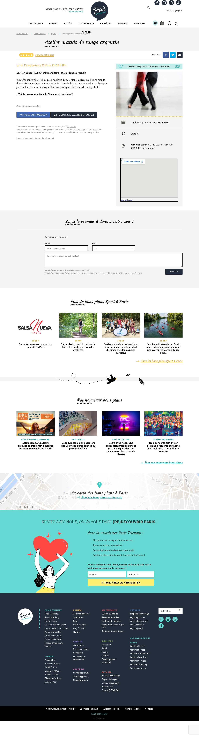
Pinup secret (99, 718)
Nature (76, 632)
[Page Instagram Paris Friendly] (164, 3)
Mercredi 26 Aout (52, 663)
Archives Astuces (138, 668)
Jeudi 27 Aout (51, 667)
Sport (35, 341)
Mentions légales (132, 708)
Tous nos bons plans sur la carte (101, 497)
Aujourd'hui (50, 660)
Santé (104, 648)
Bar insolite (78, 645)
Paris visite (78, 439)
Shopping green (80, 680)
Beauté (105, 652)
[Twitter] (173, 55)
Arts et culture (121, 439)
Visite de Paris (79, 624)
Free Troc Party (52, 613)
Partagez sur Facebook (33, 114)
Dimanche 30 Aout (53, 678)
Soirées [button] (68, 23)
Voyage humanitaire (139, 621)
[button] (155, 23)
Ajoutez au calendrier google (76, 114)
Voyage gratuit (136, 628)
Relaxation (106, 644)
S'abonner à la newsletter (120, 582)
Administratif (107, 686)
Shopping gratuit (81, 672)
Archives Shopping (138, 664)
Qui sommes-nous (53, 635)
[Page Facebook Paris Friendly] (157, 3)
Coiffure (105, 655)
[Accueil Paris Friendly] (99, 9)
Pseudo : (48, 243)
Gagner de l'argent (110, 679)
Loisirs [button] (53, 23)
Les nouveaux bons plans (56, 628)
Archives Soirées (137, 649)
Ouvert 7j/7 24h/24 (110, 690)
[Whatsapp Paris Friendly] (171, 3)
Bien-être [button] (105, 23)
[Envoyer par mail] (180, 55)
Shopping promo (80, 676)
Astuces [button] (86, 32)
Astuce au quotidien (111, 675)
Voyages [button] (122, 23)
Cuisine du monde (110, 613)
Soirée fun (78, 652)
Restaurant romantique (112, 631)
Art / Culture (78, 628)
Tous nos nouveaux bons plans (163, 462)
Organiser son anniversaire (79, 658)
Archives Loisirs (137, 646)
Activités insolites (81, 613)
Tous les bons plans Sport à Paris (161, 361)
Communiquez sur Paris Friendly (60, 708)
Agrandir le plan (126, 200)
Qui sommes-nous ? (111, 708)
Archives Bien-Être (138, 657)
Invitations (36, 23)
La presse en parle (53, 639)
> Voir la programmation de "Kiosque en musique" (44, 94)
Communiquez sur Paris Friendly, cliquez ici (35, 138)
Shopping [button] (139, 23)
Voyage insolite (137, 624)
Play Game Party (52, 617)
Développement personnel (35, 439)
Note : (94, 243)
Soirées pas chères (163, 439)
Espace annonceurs (54, 642)
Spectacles (78, 617)
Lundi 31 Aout (51, 681)
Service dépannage (110, 683)
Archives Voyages (138, 660)
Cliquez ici (71, 126)
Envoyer (174, 272)
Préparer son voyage (139, 613)
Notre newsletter (53, 632)
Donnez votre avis (44, 54)
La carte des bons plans (55, 624)
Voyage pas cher (137, 617)
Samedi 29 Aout (52, 674)
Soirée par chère (80, 649)
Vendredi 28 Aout (52, 671)
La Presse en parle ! (89, 708)
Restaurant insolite (110, 617)
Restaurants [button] (86, 23)
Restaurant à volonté (111, 621)
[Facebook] (166, 55)
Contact (48, 646)
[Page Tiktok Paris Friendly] (178, 3)
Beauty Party (51, 621)
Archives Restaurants (140, 653)
